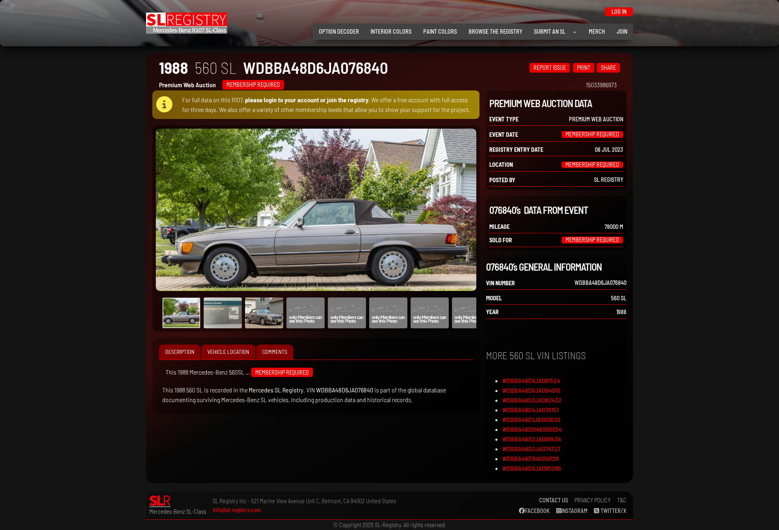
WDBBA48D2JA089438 (531, 439)
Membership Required (253, 84)
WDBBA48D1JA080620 (531, 419)
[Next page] (467, 209)
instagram (574, 510)
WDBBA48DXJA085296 (531, 468)
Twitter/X (612, 510)
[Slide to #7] (471, 312)
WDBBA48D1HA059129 (530, 458)
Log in (618, 11)
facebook (537, 510)
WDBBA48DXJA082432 (532, 400)
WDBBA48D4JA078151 (530, 410)
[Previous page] (165, 209)
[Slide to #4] (347, 312)
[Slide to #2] (264, 312)
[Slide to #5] (388, 312)
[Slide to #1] (181, 312)
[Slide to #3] (305, 312)
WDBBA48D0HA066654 (532, 429)
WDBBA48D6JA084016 (531, 390)
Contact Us (553, 500)
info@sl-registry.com (237, 509)
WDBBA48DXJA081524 (531, 380)
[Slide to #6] (430, 312)
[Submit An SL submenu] (575, 32)
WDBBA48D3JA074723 (531, 448)
